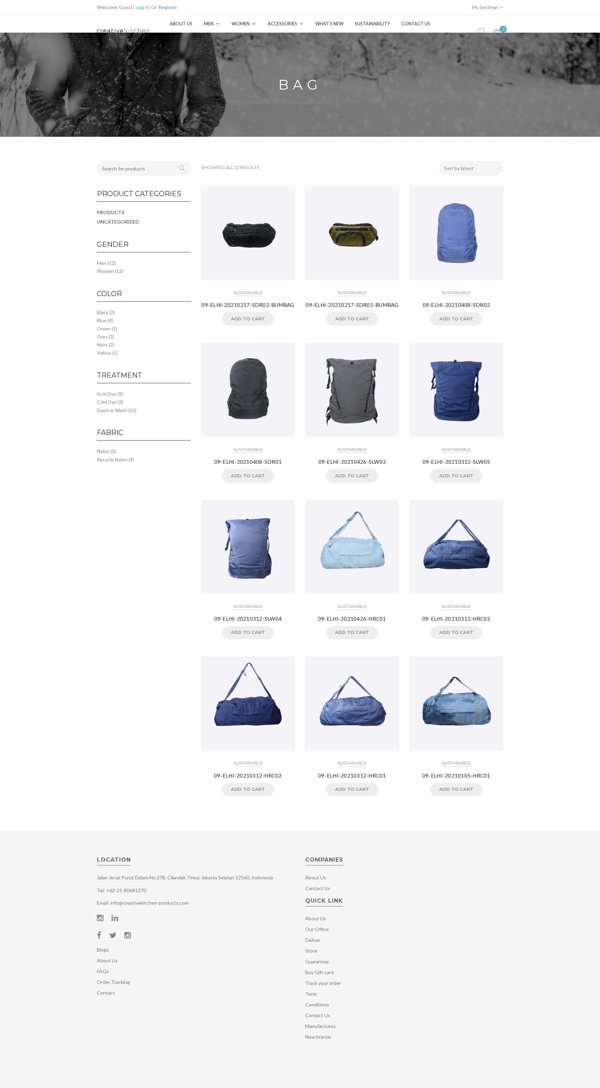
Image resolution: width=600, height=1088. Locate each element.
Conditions (317, 1004)
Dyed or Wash (112, 410)
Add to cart (248, 318)
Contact (106, 993)
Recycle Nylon (112, 459)
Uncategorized (118, 222)
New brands (318, 1037)
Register (167, 7)
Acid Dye (106, 394)
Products (110, 212)
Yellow (104, 353)
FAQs (103, 971)
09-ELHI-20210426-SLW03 (352, 462)
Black (102, 312)
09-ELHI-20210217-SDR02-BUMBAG (247, 305)
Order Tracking (113, 982)
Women (241, 23)
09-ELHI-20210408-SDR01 (248, 462)
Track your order (323, 983)
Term (311, 994)
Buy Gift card (319, 972)
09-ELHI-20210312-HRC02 (248, 775)
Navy (102, 345)
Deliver (312, 940)
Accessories (282, 23)
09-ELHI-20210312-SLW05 (456, 462)
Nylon (103, 451)
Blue (102, 320)
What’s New (329, 23)
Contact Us (415, 23)
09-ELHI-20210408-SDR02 (456, 305)
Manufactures (320, 1026)
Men (209, 23)
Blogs (103, 950)
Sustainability (372, 23)
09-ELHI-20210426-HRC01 (352, 619)
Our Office (317, 929)
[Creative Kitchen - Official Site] (123, 37)
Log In (143, 7)
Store (311, 951)
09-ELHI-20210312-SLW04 (248, 619)
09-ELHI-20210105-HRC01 (456, 775)
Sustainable (247, 292)
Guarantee (317, 961)
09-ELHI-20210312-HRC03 (456, 619)
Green (104, 329)
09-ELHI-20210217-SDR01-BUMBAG (352, 305)
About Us (181, 23)
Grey (102, 337)
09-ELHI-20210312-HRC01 (352, 775)
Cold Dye (107, 402)
